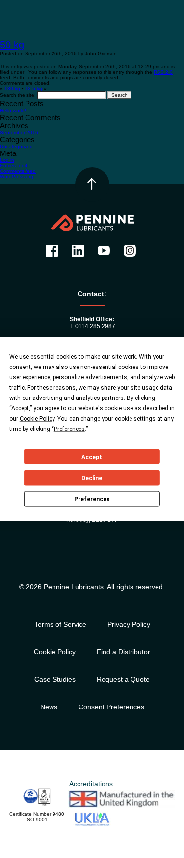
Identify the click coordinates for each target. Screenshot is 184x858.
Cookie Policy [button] (37, 418)
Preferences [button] (69, 429)
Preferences (92, 498)
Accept (91, 456)
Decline (91, 477)
